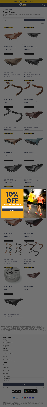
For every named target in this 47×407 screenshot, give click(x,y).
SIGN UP (12, 210)
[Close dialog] (44, 190)
